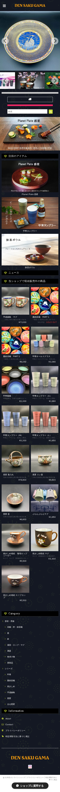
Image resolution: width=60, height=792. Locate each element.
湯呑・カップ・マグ (15, 645)
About (8, 718)
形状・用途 (9, 621)
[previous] (5, 40)
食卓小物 (11, 656)
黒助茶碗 (11, 680)
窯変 (9, 698)
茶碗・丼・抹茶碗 (15, 627)
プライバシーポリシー (15, 730)
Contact (9, 724)
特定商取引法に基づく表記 (17, 736)
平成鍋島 (11, 692)
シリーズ (8, 668)
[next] (54, 40)
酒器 (9, 651)
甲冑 (9, 674)
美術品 (10, 663)
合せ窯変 (11, 704)
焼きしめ (11, 686)
